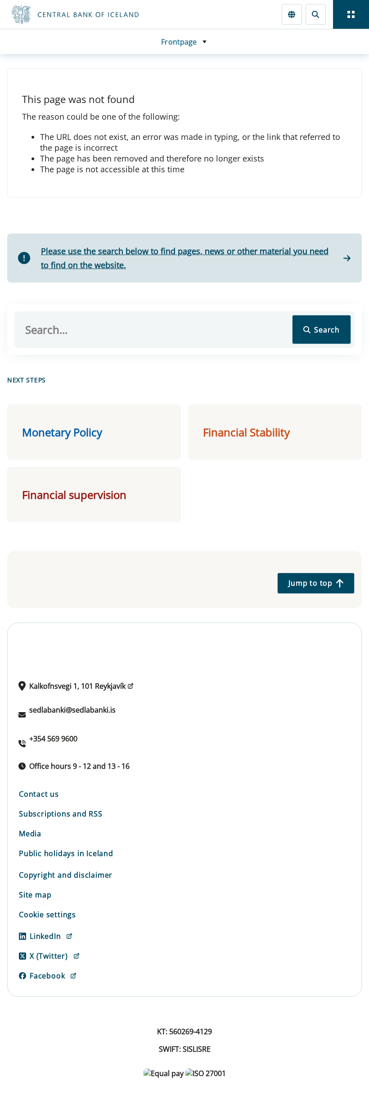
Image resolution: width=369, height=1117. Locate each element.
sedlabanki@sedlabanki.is (72, 710)
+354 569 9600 (53, 739)
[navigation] (351, 14)
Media (30, 834)
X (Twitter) (49, 956)
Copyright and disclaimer (65, 875)
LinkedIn (45, 936)
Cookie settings (47, 915)
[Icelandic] (292, 14)
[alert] (184, 258)
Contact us (39, 794)
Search (327, 330)
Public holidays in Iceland (66, 853)
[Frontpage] (113, 14)
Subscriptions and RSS (61, 814)
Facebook (47, 976)
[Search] (316, 14)
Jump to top (310, 583)
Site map (35, 895)
